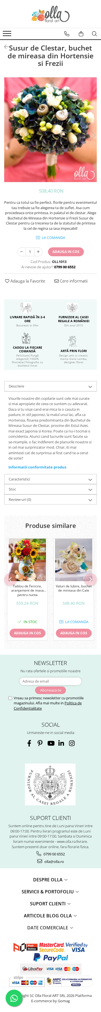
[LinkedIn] (61, 743)
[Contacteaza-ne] (66, 33)
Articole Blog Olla (48, 916)
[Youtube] (51, 743)
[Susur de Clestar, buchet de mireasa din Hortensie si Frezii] (50, 130)
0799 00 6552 (54, 854)
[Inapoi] (4, 47)
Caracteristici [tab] (19, 479)
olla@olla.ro (53, 861)
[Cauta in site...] (94, 33)
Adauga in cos (65, 251)
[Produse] (8, 35)
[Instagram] (72, 743)
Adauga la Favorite (27, 281)
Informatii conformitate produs (37, 467)
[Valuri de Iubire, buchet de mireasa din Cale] (73, 560)
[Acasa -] (50, 14)
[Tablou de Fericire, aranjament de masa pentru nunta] (27, 560)
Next (92, 135)
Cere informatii (73, 281)
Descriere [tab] (16, 386)
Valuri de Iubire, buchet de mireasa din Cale (74, 588)
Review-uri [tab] (20, 499)
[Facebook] (29, 743)
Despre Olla (48, 880)
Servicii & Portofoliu (48, 892)
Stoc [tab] (12, 489)
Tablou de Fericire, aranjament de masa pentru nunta (27, 590)
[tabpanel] (50, 130)
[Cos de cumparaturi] (81, 33)
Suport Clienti (48, 904)
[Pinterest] (40, 743)
